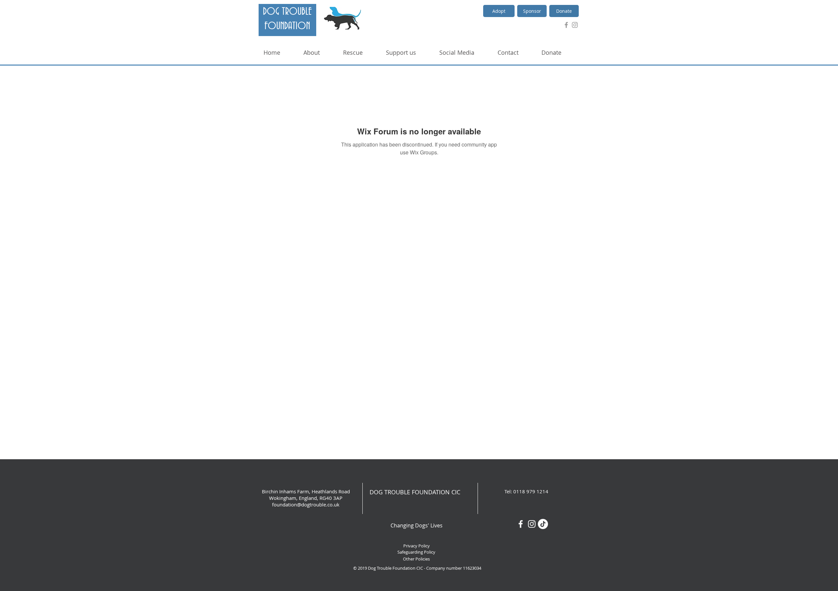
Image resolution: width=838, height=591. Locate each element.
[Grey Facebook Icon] (566, 25)
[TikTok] (543, 524)
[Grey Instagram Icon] (575, 25)
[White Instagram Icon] (532, 524)
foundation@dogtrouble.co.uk (305, 504)
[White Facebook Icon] (521, 524)
